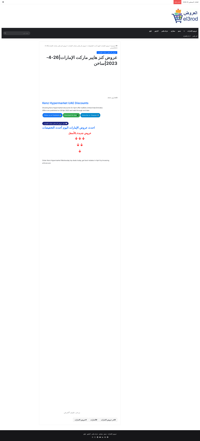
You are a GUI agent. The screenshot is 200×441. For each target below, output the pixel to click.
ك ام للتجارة (186, 36)
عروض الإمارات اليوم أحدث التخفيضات (99, 46)
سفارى (173, 31)
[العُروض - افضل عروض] (184, 16)
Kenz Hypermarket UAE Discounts (65, 103)
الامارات (93, 420)
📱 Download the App (71, 115)
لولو (150, 31)
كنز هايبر (194, 36)
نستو (179, 31)
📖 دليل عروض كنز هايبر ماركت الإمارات (55, 123)
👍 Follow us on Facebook (52, 115)
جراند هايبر (164, 31)
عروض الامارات (80, 420)
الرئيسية (113, 46)
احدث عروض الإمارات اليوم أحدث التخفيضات (68, 127)
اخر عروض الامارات (108, 420)
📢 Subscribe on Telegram (90, 115)
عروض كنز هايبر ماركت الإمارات (77, 46)
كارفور (156, 31)
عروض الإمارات (192, 31)
